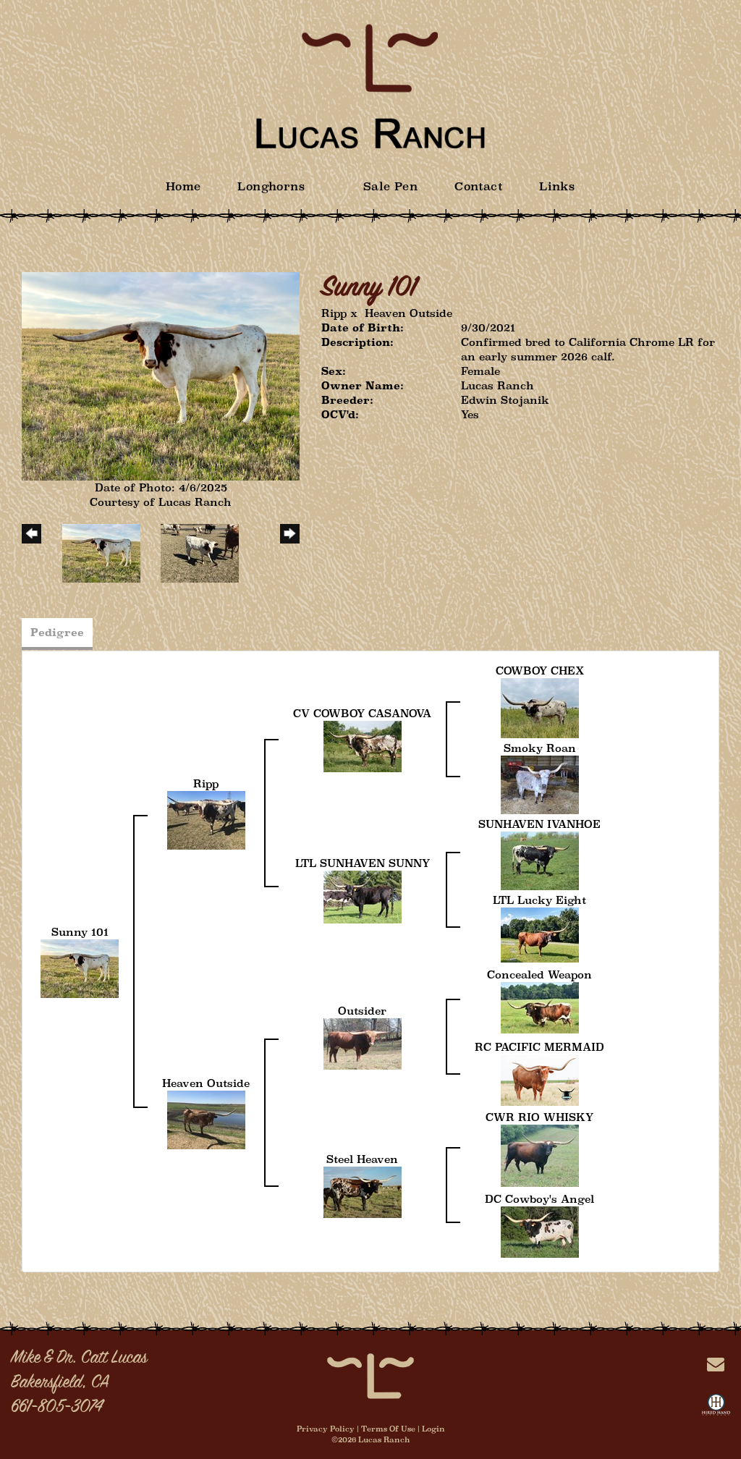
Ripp (334, 313)
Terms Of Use (388, 1428)
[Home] (370, 1375)
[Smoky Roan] (540, 784)
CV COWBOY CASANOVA (362, 713)
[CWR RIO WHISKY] (540, 1155)
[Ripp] (206, 819)
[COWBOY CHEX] (540, 707)
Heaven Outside (408, 313)
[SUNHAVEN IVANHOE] (540, 860)
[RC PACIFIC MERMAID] (540, 1079)
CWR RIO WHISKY (539, 1117)
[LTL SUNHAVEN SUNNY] (362, 896)
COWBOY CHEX (540, 670)
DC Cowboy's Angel (539, 1199)
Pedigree (57, 632)
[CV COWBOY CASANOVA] (362, 745)
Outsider (362, 1011)
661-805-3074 (57, 1407)
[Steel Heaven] (362, 1191)
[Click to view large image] (161, 375)
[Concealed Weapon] (540, 1006)
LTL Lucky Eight (539, 900)
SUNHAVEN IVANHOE (539, 824)
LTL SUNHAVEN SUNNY (362, 863)
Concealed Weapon (539, 974)
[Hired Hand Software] (716, 1407)
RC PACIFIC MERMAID (539, 1047)
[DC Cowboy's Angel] (540, 1231)
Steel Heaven (362, 1159)
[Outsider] (362, 1042)
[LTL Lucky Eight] (540, 934)
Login (433, 1428)
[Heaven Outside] (206, 1118)
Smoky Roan (540, 748)
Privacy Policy (326, 1428)
